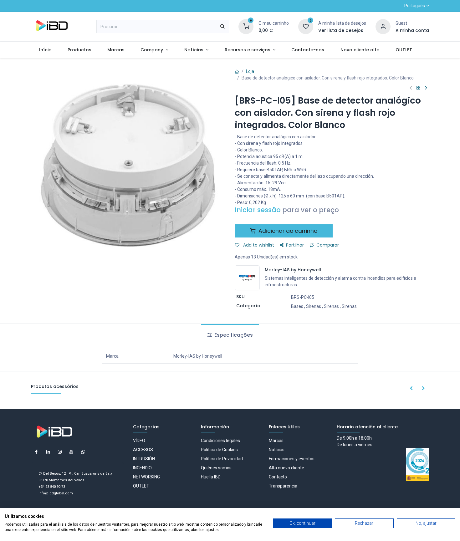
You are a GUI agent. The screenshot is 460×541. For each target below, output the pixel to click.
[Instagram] (59, 451)
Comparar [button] (327, 245)
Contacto (278, 476)
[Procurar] (222, 26)
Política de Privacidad (222, 458)
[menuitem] (45, 50)
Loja (250, 71)
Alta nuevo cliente (286, 467)
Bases (297, 306)
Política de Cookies (219, 449)
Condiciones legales (220, 440)
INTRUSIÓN (144, 458)
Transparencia (283, 485)
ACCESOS (143, 449)
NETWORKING (146, 476)
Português (414, 5)
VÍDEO (139, 440)
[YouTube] (71, 451)
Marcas (276, 440)
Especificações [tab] (233, 335)
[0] (245, 26)
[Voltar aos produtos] (418, 88)
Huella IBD (211, 476)
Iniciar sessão (258, 209)
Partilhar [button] (295, 245)
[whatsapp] (83, 451)
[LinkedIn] (48, 451)
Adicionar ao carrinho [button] (287, 231)
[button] (411, 388)
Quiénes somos (216, 467)
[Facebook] (36, 451)
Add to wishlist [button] (258, 245)
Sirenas (313, 306)
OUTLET (141, 485)
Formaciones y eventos (291, 458)
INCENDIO (142, 467)
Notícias (276, 449)
